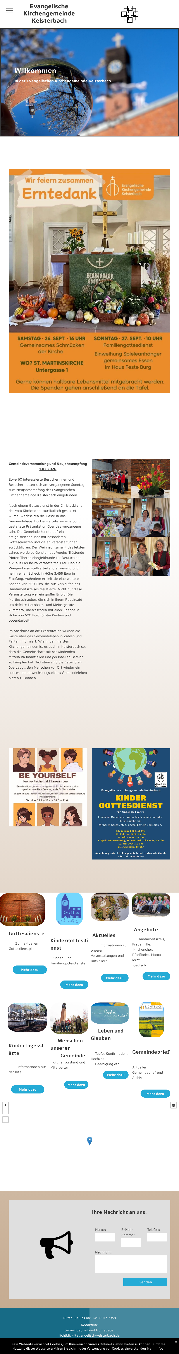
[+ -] (89, 1145)
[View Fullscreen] (5, 1119)
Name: (100, 1229)
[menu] (9, 10)
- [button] (5, 1111)
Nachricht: (103, 1252)
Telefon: (153, 1229)
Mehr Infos (155, 1348)
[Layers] (173, 1105)
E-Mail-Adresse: (128, 1232)
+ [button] (5, 1105)
